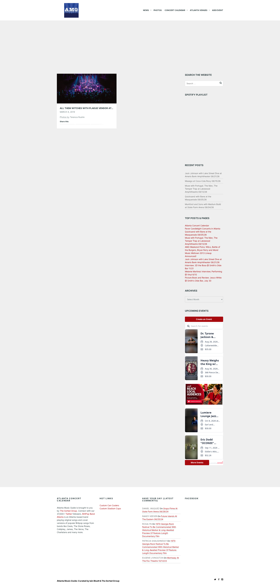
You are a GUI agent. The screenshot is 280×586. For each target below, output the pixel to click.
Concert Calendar (175, 10)
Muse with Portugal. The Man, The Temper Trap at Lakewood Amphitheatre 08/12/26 (201, 188)
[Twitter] (214, 579)
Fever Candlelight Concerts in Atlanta (202, 228)
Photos (158, 10)
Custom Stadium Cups (110, 508)
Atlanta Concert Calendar (197, 225)
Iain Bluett (94, 581)
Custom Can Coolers (109, 505)
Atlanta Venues (198, 10)
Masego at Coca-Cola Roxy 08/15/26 (202, 181)
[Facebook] (218, 579)
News (146, 10)
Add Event (217, 10)
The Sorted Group (68, 511)
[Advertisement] (140, 42)
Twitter (68, 514)
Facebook (192, 498)
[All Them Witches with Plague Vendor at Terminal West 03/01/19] (87, 88)
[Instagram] (221, 579)
